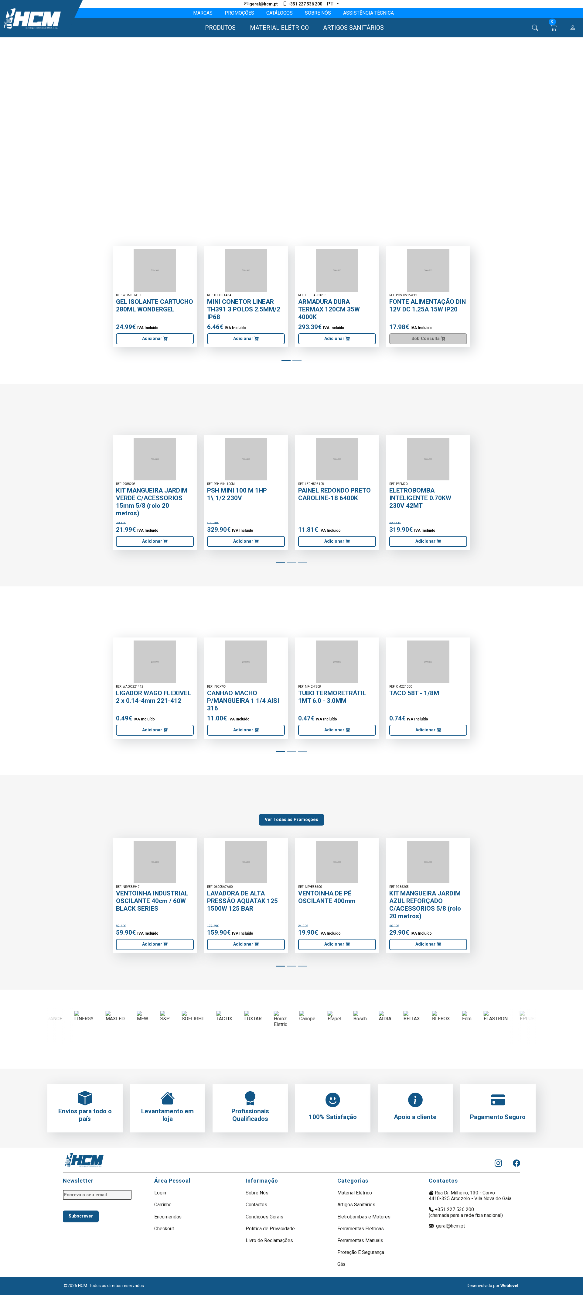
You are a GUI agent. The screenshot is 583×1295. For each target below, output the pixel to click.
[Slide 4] (297, 360)
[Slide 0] (286, 360)
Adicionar (152, 338)
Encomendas (168, 1217)
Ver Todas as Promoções (291, 819)
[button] (217, 27)
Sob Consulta (426, 338)
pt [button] (331, 4)
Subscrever (81, 1216)
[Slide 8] (302, 562)
